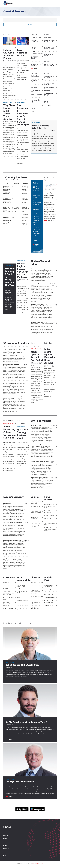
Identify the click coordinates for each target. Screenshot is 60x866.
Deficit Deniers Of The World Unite (22, 664)
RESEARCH (5, 831)
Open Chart (51, 220)
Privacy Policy (40, 863)
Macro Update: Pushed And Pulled (37, 356)
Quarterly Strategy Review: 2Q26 (22, 433)
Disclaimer (34, 863)
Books (4, 852)
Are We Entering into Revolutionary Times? (26, 722)
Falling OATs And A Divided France (8, 54)
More (35, 68)
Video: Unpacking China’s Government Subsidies (10, 432)
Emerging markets (41, 420)
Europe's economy (13, 496)
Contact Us (6, 848)
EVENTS (5, 845)
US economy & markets (16, 343)
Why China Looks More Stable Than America (9, 112)
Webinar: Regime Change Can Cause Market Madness (22, 270)
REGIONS (5, 838)
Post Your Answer (38, 245)
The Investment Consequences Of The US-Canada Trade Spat (23, 115)
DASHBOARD (6, 841)
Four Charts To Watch (22, 52)
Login (4, 855)
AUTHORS (5, 835)
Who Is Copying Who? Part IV (40, 127)
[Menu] (56, 3)
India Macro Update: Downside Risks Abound (49, 355)
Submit (30, 24)
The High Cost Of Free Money (20, 781)
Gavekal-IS (48, 73)
